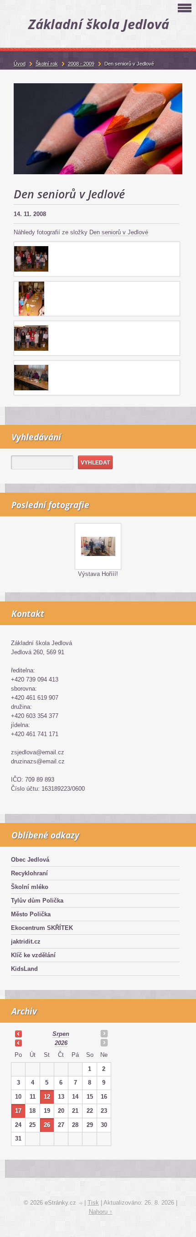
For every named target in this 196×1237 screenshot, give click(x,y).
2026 (61, 1043)
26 (47, 1124)
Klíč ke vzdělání (33, 955)
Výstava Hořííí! (98, 574)
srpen (60, 1033)
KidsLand (24, 968)
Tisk (93, 1202)
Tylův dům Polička (37, 900)
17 (18, 1110)
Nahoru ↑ (101, 1211)
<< (18, 1034)
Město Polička (31, 914)
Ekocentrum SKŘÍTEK (42, 927)
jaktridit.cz (26, 941)
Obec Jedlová (30, 859)
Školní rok (47, 63)
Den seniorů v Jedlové (118, 232)
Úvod (20, 63)
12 (47, 1096)
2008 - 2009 (81, 63)
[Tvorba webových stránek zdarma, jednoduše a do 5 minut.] (81, 1204)
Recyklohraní (29, 873)
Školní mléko (29, 887)
